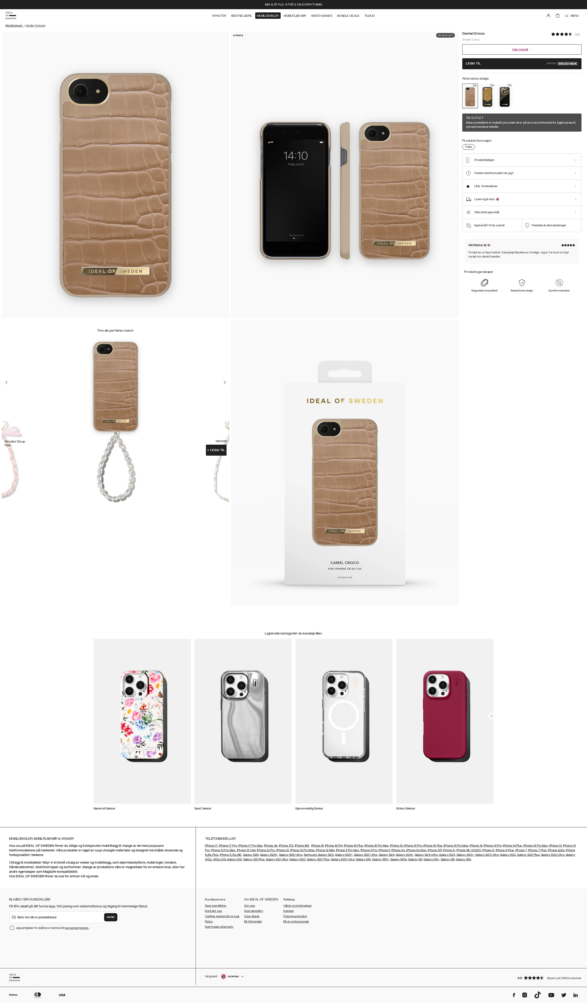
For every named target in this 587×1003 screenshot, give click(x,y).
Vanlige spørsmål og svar (222, 916)
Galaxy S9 (415, 859)
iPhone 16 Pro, (334, 845)
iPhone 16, (317, 845)
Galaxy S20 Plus (318, 859)
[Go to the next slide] (224, 382)
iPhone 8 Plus (505, 850)
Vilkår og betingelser (297, 905)
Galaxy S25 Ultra (365, 854)
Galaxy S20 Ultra (342, 859)
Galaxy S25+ (343, 854)
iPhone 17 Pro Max (250, 845)
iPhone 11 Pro (368, 850)
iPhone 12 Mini (325, 850)
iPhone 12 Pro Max (302, 850)
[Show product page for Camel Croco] (470, 95)
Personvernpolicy (295, 916)
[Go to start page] (11, 15)
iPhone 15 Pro (412, 845)
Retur (209, 921)
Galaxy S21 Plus (254, 859)
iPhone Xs (398, 850)
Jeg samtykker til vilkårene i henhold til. (52, 928)
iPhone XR (435, 850)
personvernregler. (77, 928)
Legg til (216, 450)
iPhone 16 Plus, (354, 845)
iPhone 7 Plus (537, 850)
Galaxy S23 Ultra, (487, 854)
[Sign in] (548, 15)
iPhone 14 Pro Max (535, 845)
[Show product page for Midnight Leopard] (504, 95)
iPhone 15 (396, 845)
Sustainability (253, 911)
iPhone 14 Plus (512, 845)
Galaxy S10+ (380, 859)
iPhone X (449, 850)
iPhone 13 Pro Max (223, 850)
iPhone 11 (384, 850)
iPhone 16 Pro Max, (377, 845)
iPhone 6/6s (556, 850)
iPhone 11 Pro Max (347, 850)
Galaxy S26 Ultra (290, 854)
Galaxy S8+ (463, 859)
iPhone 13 (555, 845)
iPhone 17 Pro (228, 845)
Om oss (249, 905)
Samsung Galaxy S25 (319, 854)
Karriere (288, 911)
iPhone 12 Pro (266, 850)
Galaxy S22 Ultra (552, 854)
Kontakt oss (213, 911)
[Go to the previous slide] (6, 382)
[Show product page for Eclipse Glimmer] (487, 95)
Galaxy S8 (448, 859)
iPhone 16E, (302, 845)
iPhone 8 (488, 850)
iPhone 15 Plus (433, 845)
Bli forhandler (253, 921)
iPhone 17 (211, 845)
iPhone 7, (521, 850)
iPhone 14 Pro (492, 845)
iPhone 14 (476, 845)
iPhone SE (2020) (469, 850)
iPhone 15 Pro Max (455, 845)
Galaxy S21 (234, 859)
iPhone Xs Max (416, 850)
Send (111, 917)
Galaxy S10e (398, 859)
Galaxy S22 (508, 854)
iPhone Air (271, 845)
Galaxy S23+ (465, 854)
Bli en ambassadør (296, 921)
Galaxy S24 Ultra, (426, 854)
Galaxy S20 (297, 859)
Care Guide (251, 916)
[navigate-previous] (491, 716)
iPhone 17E (286, 845)
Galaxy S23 (446, 854)
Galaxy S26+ (268, 854)
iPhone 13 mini (246, 850)
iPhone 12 (282, 850)
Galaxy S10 (363, 859)
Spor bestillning (215, 905)
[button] (548, 978)
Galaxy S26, (251, 854)
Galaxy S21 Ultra (277, 859)
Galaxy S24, (387, 854)
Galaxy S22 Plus (528, 854)
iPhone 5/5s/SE (230, 854)
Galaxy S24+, (405, 854)
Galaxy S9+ (431, 859)
